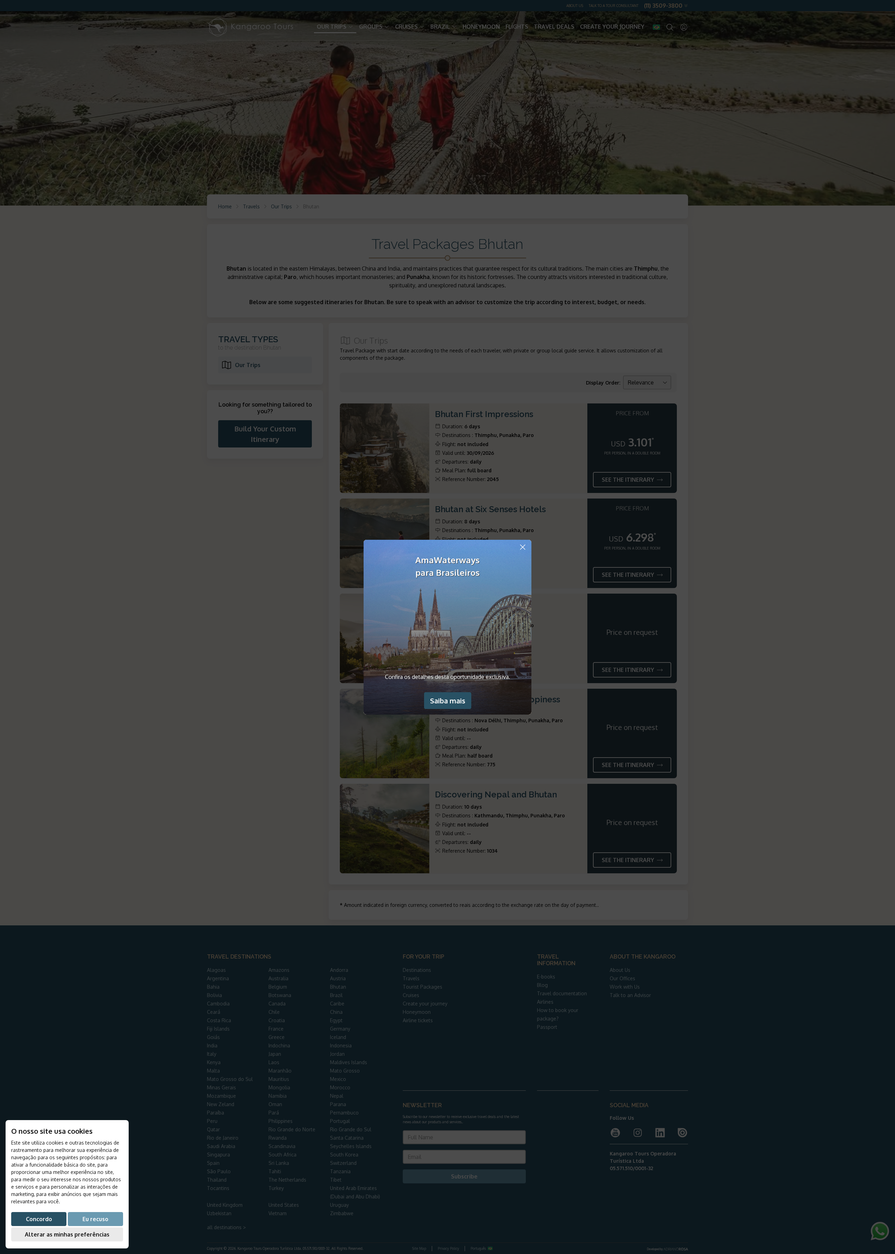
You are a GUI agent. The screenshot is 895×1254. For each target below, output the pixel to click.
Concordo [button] (39, 1219)
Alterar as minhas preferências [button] (67, 1234)
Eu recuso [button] (95, 1219)
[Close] (523, 547)
